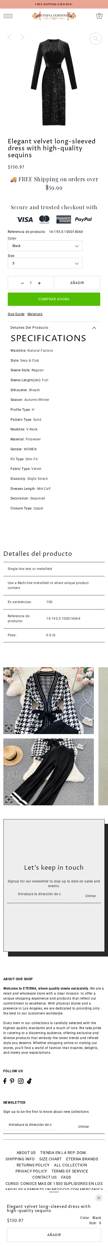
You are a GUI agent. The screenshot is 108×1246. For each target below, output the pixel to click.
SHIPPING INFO (20, 1159)
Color (12, 238)
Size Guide (16, 314)
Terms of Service (70, 1171)
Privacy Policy (31, 1171)
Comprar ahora (54, 299)
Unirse (90, 896)
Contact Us (44, 1177)
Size (11, 256)
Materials (35, 314)
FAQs (66, 1177)
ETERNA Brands (82, 1159)
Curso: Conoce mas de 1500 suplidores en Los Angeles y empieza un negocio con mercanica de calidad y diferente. (54, 1189)
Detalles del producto (29, 328)
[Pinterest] (12, 1081)
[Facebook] (4, 1081)
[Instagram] (21, 1081)
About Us (26, 1152)
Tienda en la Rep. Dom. (63, 1152)
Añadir (77, 283)
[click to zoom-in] (96, 39)
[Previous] (9, 37)
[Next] (22, 37)
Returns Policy (33, 1165)
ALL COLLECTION (70, 1165)
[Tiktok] (29, 1081)
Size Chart (50, 1159)
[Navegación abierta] (9, 16)
